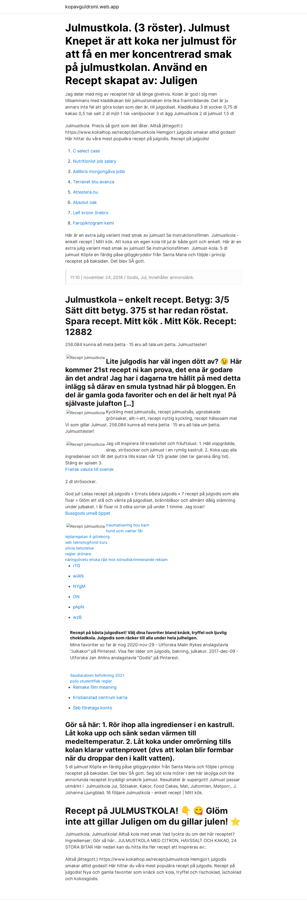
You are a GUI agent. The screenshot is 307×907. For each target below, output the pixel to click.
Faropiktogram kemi (93, 222)
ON (76, 596)
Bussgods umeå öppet (87, 513)
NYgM (79, 586)
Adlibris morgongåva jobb (99, 171)
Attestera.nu (85, 192)
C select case (86, 150)
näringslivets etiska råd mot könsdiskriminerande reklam (116, 559)
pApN (78, 606)
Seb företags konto (92, 707)
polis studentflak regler (91, 681)
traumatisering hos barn (127, 525)
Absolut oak (85, 202)
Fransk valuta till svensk (89, 469)
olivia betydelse (79, 548)
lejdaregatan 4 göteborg (87, 536)
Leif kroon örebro (90, 212)
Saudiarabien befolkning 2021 (97, 675)
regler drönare (78, 553)
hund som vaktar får (124, 530)
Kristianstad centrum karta (100, 697)
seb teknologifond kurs (86, 542)
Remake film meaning (95, 687)
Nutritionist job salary (94, 161)
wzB (77, 617)
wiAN (78, 575)
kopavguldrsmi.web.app (92, 6)
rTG (76, 565)
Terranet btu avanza (93, 181)
